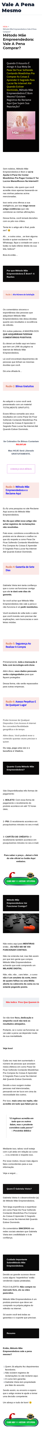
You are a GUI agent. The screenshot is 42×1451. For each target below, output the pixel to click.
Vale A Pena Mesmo (18, 7)
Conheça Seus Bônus (21, 469)
